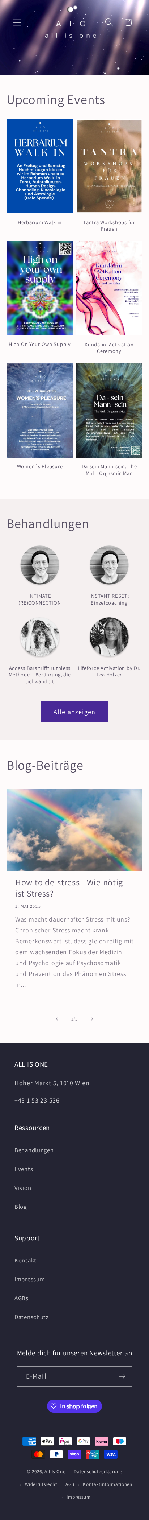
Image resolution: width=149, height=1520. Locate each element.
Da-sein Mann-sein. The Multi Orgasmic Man (109, 470)
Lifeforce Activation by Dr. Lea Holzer (109, 671)
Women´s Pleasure (40, 466)
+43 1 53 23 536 (37, 1100)
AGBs (21, 1298)
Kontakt (25, 1260)
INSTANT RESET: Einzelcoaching (109, 599)
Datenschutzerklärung (98, 1471)
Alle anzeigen (75, 712)
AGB (70, 1484)
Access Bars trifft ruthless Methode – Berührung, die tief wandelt (40, 675)
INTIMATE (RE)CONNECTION (39, 599)
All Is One (54, 1471)
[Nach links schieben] (57, 1019)
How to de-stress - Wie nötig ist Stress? (69, 888)
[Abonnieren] (122, 1376)
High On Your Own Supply (40, 344)
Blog (20, 1207)
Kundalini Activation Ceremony (109, 348)
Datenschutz (31, 1317)
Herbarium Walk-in (40, 222)
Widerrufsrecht (41, 1484)
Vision (22, 1188)
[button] (17, 22)
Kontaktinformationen (107, 1484)
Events (23, 1169)
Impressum (29, 1279)
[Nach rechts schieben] (92, 1019)
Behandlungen (34, 1150)
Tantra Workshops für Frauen (109, 225)
